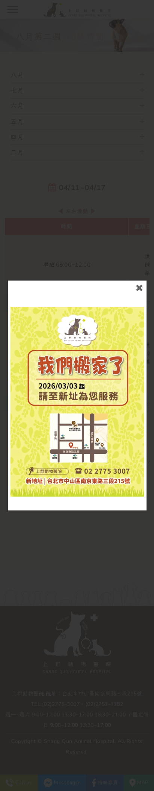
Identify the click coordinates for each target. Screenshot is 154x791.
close (139, 288)
